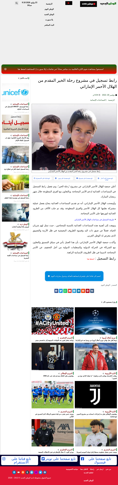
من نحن (108, 469)
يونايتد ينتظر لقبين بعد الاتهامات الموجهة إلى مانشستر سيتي (54, 340)
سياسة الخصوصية (72, 469)
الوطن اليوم (49, 9)
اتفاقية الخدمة (88, 473)
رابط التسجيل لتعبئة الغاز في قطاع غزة (16, 169)
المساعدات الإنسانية (97, 100)
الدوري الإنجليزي (66, 338)
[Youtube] (18, 472)
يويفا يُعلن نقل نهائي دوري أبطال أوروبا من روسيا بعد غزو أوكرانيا (96, 340)
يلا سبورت (49, 20)
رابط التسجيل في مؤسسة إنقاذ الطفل (16, 198)
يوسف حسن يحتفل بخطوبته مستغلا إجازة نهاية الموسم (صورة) (97, 452)
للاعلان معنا (84, 469)
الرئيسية (49, 4)
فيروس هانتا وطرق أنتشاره (20, 227)
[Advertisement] (59, 46)
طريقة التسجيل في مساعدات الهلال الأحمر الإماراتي (94, 220)
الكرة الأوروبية (110, 373)
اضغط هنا (90, 259)
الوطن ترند (24, 224)
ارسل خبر (100, 469)
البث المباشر (49, 25)
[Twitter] (40, 472)
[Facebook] (45, 472)
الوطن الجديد (49, 14)
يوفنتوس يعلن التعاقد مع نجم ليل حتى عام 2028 (58, 376)
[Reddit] (23, 472)
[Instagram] (36, 472)
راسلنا (92, 469)
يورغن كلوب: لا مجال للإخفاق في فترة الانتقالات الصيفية (56, 452)
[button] (68, 3)
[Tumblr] (27, 472)
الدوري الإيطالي (66, 373)
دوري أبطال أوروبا (109, 338)
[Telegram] (32, 472)
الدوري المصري (66, 411)
